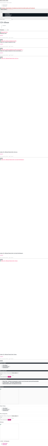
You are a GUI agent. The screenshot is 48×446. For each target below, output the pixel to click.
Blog (4, 17)
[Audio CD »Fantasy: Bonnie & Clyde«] (8, 40)
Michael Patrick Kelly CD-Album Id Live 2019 (12, 383)
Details (1, 39)
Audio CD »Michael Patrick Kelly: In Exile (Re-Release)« (11, 253)
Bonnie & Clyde (3, 33)
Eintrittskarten (8, 15)
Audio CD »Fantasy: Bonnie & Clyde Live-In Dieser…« (11, 50)
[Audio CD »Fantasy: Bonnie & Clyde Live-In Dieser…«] (11, 49)
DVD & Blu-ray (8, 14)
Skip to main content (4, 0)
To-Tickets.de (10, 9)
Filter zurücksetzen (4, 376)
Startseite (4, 11)
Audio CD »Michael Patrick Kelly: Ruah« (8, 354)
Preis (1, 374)
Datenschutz (4, 4)
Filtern (9, 376)
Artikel (4, 12)
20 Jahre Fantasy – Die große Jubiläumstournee (12, 382)
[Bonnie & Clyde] (4, 32)
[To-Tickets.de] (17, 8)
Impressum (4, 5)
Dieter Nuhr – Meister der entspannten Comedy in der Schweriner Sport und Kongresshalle (21, 381)
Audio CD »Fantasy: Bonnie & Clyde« (8, 42)
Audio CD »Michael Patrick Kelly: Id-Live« (9, 152)
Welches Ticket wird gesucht (5, 372)
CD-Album (7, 13)
